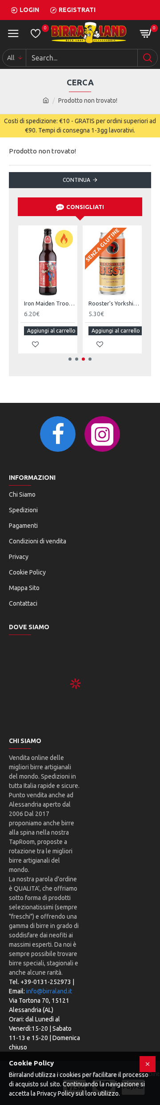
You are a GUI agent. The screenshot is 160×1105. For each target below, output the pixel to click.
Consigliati (85, 207)
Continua (76, 180)
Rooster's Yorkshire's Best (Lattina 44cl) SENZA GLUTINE (114, 303)
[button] (70, 359)
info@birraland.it (49, 991)
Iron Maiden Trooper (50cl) (49, 303)
